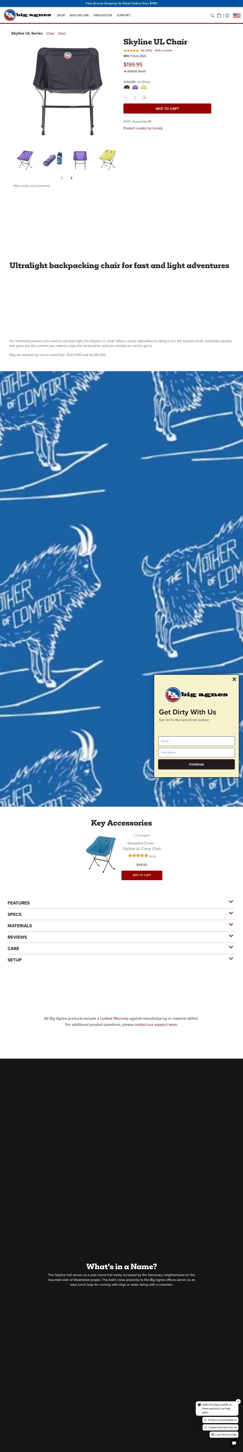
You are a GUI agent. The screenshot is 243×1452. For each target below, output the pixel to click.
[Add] (144, 97)
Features (19, 903)
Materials (20, 925)
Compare (144, 835)
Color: (136, 82)
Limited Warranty (114, 1018)
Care (13, 948)
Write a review (163, 50)
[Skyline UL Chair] (25, 159)
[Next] (71, 178)
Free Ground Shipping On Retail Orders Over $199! (121, 3)
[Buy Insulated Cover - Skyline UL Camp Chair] (101, 853)
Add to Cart (167, 108)
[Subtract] (125, 97)
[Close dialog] (234, 679)
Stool (61, 33)
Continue (196, 764)
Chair (50, 33)
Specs (14, 914)
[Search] (212, 15)
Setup (15, 959)
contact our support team (155, 1024)
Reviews (17, 937)
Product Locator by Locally (143, 128)
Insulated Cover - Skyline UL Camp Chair (142, 845)
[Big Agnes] (27, 15)
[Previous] (61, 178)
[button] (219, 15)
